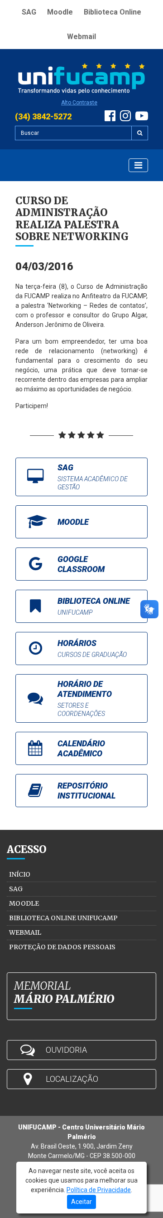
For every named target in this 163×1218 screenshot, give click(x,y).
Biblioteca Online (112, 12)
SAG (29, 12)
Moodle (60, 12)
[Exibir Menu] (138, 165)
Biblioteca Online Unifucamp (63, 918)
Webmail (81, 36)
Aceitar (81, 1201)
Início (19, 874)
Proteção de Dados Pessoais (62, 947)
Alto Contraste (79, 102)
